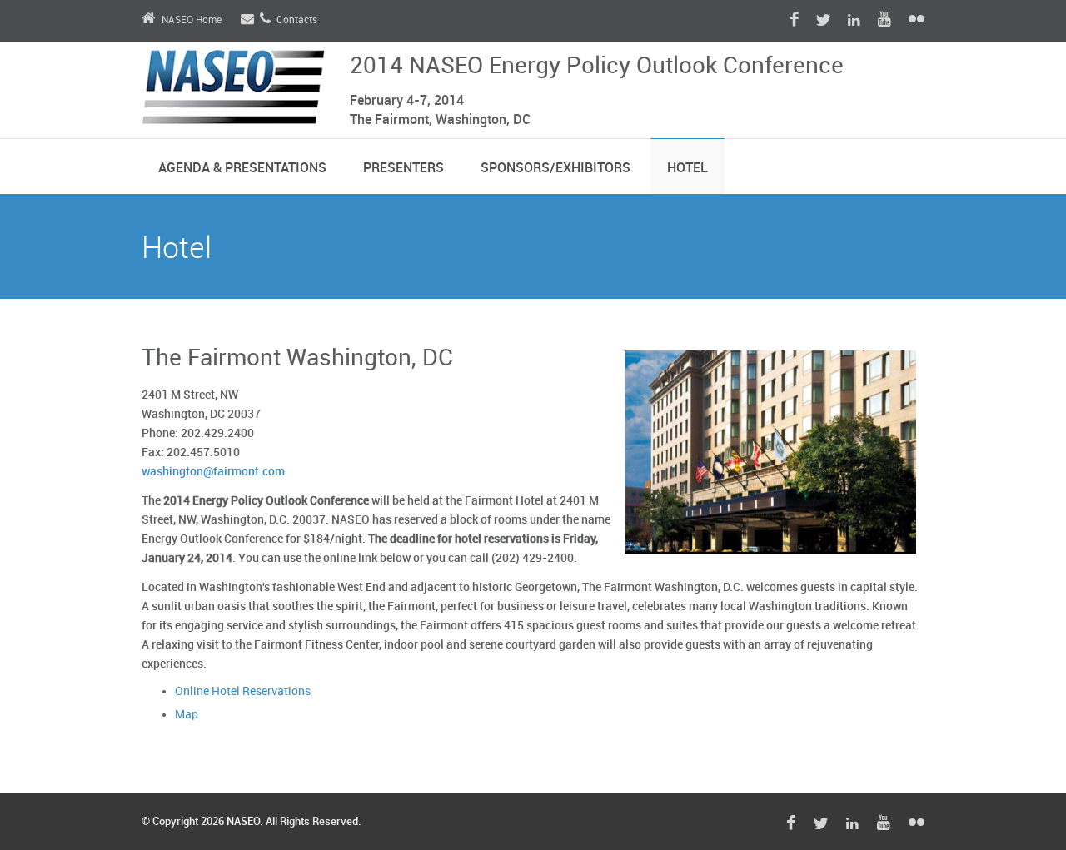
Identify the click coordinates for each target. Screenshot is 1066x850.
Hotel (687, 169)
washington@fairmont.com (213, 471)
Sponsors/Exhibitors (555, 169)
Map (186, 714)
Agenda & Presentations (242, 169)
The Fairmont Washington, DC (297, 358)
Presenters (403, 169)
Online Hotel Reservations (243, 691)
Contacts (296, 20)
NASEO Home (192, 20)
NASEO (243, 822)
